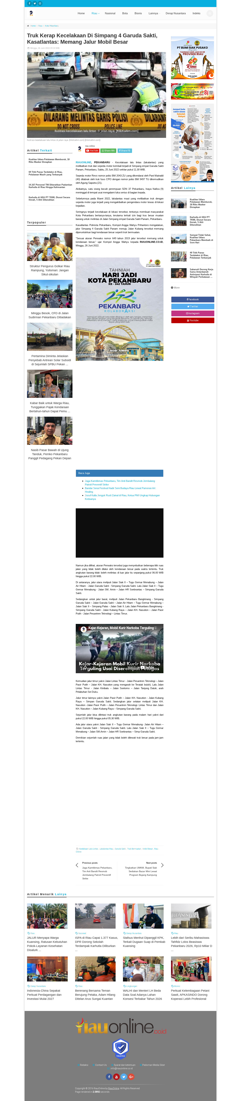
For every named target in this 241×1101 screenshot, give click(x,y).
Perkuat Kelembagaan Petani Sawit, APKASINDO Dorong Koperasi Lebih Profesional (190, 994)
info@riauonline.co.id (122, 1068)
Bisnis (138, 13)
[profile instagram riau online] (40, 3)
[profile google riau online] (131, 1076)
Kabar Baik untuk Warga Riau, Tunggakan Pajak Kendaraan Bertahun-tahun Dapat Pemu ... (49, 407)
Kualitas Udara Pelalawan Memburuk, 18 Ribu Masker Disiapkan (49, 160)
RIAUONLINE (83, 162)
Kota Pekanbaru (52, 26)
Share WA (109, 150)
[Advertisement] (119, 447)
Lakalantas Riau (106, 849)
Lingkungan (131, 986)
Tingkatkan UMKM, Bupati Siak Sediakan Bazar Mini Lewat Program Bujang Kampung (141, 871)
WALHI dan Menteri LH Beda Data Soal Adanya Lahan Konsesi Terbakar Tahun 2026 (142, 994)
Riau (94, 13)
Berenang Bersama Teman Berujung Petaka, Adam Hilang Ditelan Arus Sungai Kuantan (95, 994)
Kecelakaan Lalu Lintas (88, 849)
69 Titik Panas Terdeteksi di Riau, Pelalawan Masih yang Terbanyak (45, 173)
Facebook (193, 299)
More (177, 287)
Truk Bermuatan (134, 849)
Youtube (194, 320)
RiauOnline (113, 1088)
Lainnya (153, 13)
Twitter (194, 306)
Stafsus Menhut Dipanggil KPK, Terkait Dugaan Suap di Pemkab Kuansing (144, 942)
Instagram (194, 313)
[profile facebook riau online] (29, 3)
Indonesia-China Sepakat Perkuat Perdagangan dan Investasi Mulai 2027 (44, 994)
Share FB (125, 150)
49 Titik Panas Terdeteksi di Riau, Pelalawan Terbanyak (200, 255)
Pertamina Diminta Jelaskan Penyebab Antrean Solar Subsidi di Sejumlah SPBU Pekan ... (50, 360)
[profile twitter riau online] (34, 3)
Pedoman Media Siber (153, 1065)
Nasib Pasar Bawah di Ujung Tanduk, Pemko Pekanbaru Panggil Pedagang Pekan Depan (49, 454)
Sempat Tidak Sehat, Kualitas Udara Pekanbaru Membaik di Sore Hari (201, 239)
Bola (125, 13)
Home (81, 13)
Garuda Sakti (120, 849)
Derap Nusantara (176, 13)
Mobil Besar (148, 849)
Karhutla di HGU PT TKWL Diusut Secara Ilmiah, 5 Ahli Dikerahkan (49, 198)
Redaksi (84, 1065)
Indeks (196, 13)
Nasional (110, 13)
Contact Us (101, 1065)
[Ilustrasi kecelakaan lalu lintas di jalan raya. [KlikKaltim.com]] (96, 95)
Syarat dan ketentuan (124, 1065)
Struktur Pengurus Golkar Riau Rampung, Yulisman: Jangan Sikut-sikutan (50, 270)
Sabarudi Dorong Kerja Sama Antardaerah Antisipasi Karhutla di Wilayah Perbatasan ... (201, 273)
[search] (210, 13)
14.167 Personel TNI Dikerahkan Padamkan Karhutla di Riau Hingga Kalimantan (50, 186)
